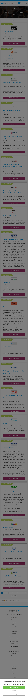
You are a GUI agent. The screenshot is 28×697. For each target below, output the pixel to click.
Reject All (14, 690)
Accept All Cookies (14, 687)
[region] (14, 688)
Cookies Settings (14, 694)
